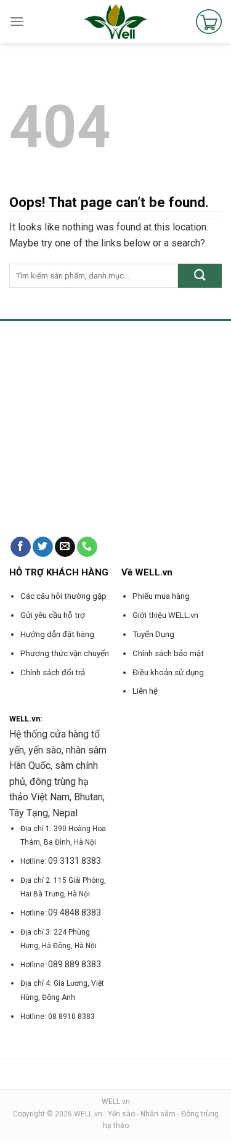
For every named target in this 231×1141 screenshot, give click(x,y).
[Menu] (16, 21)
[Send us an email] (65, 547)
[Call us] (87, 547)
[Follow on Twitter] (43, 547)
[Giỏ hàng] (209, 21)
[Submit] (200, 276)
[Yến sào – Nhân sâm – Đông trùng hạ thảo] (115, 21)
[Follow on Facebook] (20, 547)
